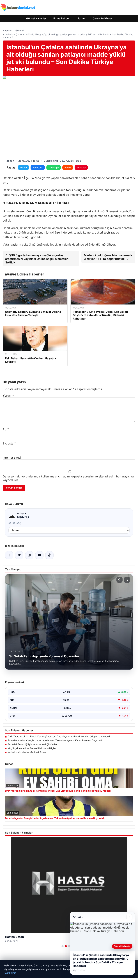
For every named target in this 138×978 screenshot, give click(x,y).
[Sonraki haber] (127, 580)
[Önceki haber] (119, 580)
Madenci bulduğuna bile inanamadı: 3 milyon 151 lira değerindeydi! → (108, 257)
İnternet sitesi (12, 457)
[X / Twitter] (19, 555)
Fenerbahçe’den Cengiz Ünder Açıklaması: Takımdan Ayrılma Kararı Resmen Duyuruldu (55, 740)
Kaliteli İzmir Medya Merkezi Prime (27, 752)
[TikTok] (49, 555)
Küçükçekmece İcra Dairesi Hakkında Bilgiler (32, 748)
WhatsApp (54, 167)
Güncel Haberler (36, 18)
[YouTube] (39, 555)
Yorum (8, 395)
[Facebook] (9, 555)
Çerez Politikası (102, 18)
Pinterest (81, 167)
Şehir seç (14, 523)
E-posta (9, 443)
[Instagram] (29, 555)
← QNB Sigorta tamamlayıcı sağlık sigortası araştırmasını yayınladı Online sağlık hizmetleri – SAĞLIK (38, 258)
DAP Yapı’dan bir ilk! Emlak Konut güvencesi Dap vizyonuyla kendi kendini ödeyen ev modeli (59, 736)
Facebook (38, 167)
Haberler (7, 30)
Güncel (19, 30)
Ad (6, 429)
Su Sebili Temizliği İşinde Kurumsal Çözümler (32, 744)
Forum (82, 18)
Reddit (68, 167)
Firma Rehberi (61, 18)
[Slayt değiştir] (62, 946)
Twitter (23, 167)
